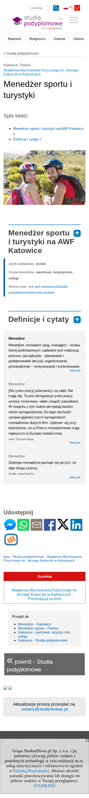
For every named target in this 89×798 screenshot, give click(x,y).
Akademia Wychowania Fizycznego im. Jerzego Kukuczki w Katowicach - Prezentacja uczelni (44, 594)
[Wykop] (11, 543)
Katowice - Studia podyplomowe (43, 640)
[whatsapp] (23, 529)
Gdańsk (59, 39)
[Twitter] (63, 527)
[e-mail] (36, 529)
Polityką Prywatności (31, 770)
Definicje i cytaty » (27, 139)
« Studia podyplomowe (21, 53)
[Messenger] (10, 529)
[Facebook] (50, 529)
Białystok (14, 39)
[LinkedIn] (76, 529)
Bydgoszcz (37, 39)
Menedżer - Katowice (34, 624)
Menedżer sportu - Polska (38, 628)
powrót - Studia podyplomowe (30, 663)
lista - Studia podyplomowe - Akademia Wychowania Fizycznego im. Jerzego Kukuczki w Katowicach (43, 558)
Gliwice (78, 39)
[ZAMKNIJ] (44, 785)
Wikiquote (74, 442)
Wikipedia (75, 370)
